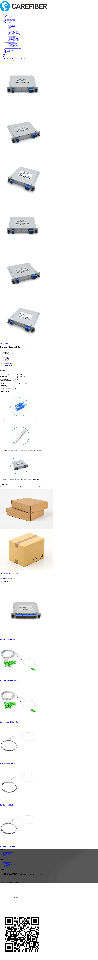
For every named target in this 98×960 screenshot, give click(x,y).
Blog (6, 52)
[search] (13, 60)
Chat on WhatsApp (4, 365)
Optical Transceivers (12, 43)
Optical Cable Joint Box (13, 38)
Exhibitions (7, 51)
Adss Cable (10, 24)
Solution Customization (10, 19)
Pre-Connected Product (13, 31)
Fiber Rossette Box (12, 37)
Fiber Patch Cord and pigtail (14, 34)
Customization (6, 18)
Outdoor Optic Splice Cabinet (14, 40)
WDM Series (11, 44)
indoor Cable (10, 27)
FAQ (4, 55)
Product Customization (10, 20)
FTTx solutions (8, 30)
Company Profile (9, 16)
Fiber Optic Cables (9, 22)
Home (4, 14)
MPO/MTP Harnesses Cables (14, 46)
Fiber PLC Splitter (12, 36)
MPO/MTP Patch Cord (13, 45)
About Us (5, 15)
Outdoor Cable (11, 28)
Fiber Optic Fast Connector (13, 33)
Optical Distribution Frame (13, 39)
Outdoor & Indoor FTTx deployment (13, 48)
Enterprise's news (9, 50)
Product (4, 21)
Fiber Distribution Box (13, 32)
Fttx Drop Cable (11, 26)
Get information (11, 365)
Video (4, 54)
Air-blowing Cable (12, 25)
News (4, 49)
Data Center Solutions (10, 42)
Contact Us (5, 56)
